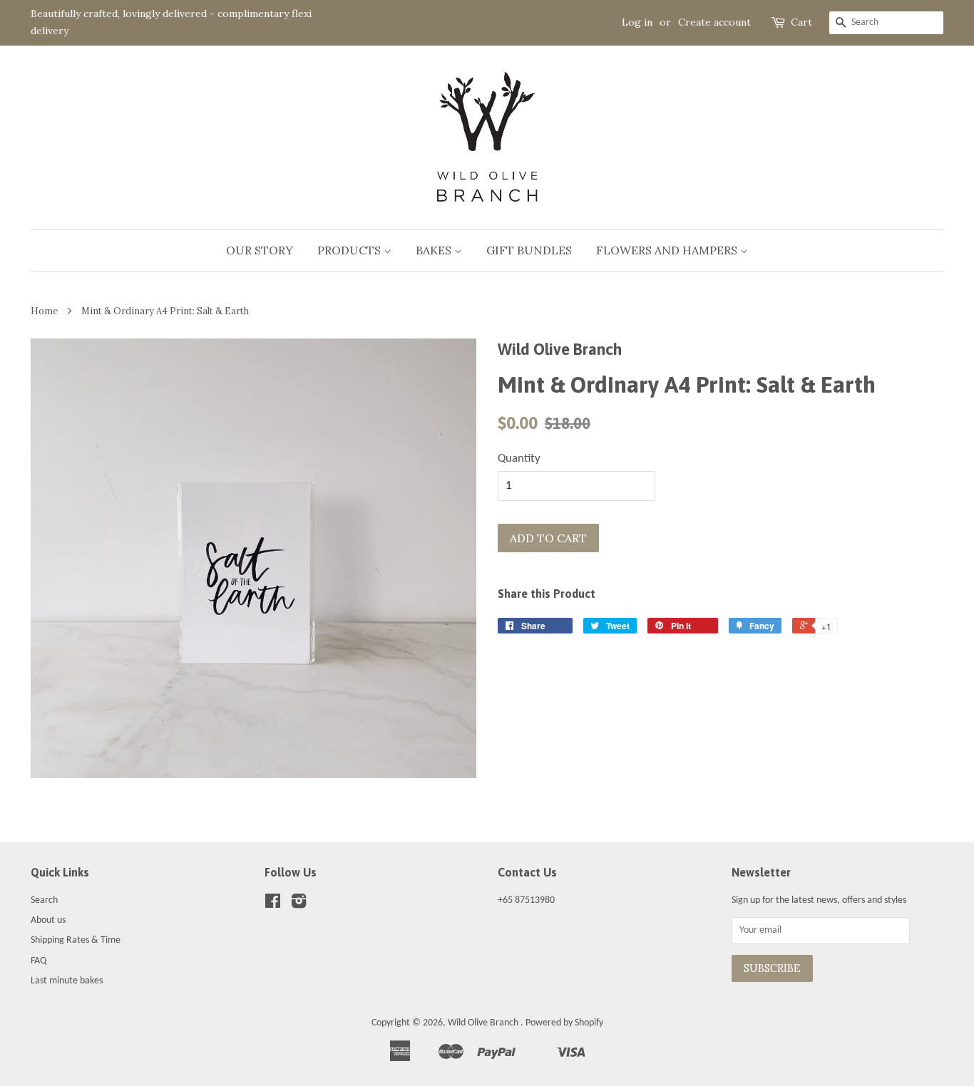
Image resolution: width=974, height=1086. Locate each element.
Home (44, 310)
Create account (714, 22)
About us (48, 920)
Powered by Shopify (564, 1023)
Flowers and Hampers (668, 250)
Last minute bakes (67, 981)
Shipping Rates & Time (76, 940)
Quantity (519, 458)
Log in (637, 22)
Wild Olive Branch (484, 1023)
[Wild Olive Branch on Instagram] (299, 904)
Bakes (435, 250)
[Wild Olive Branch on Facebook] (273, 904)
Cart (801, 22)
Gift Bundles (529, 250)
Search (44, 900)
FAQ (38, 961)
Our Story (259, 250)
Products (350, 250)
